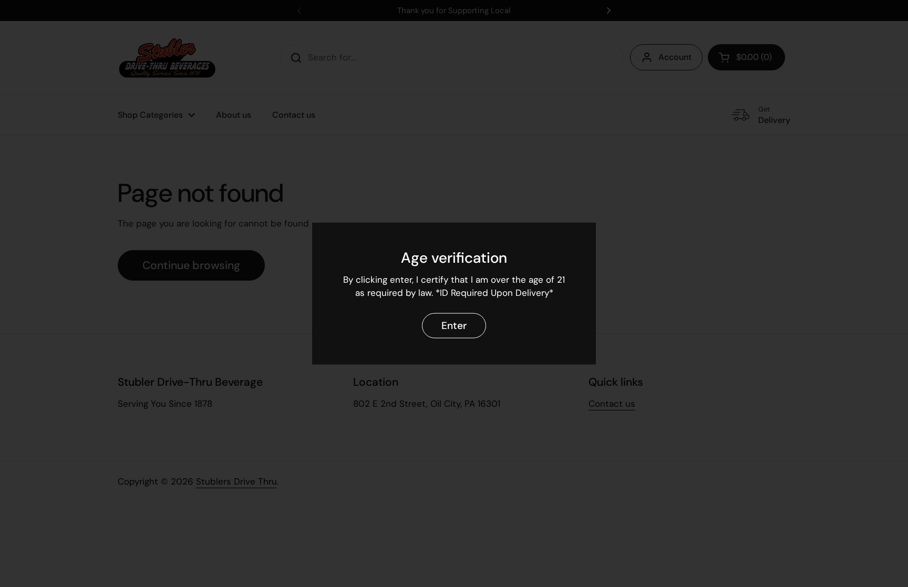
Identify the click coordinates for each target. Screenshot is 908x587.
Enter (454, 325)
